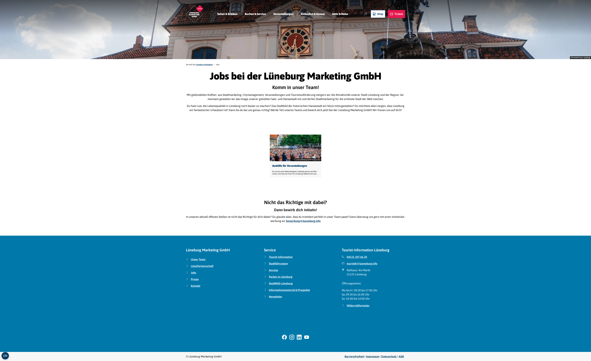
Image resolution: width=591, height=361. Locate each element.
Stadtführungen (278, 263)
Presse (195, 279)
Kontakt (195, 285)
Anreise (273, 270)
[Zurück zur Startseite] (194, 14)
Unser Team (198, 259)
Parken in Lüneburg (280, 276)
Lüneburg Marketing (204, 65)
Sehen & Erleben (227, 14)
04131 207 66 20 (357, 257)
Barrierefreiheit (354, 356)
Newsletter (275, 296)
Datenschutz (389, 356)
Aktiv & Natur (340, 14)
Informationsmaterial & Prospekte (289, 290)
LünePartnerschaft (202, 266)
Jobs (193, 272)
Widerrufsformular (358, 305)
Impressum (372, 356)
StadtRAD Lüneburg (281, 283)
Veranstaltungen (283, 14)
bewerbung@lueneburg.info (303, 221)
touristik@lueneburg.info (362, 263)
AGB (401, 356)
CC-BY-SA (587, 57)
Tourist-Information (281, 257)
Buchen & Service (255, 14)
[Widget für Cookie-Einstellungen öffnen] (5, 355)
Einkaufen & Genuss (313, 14)
